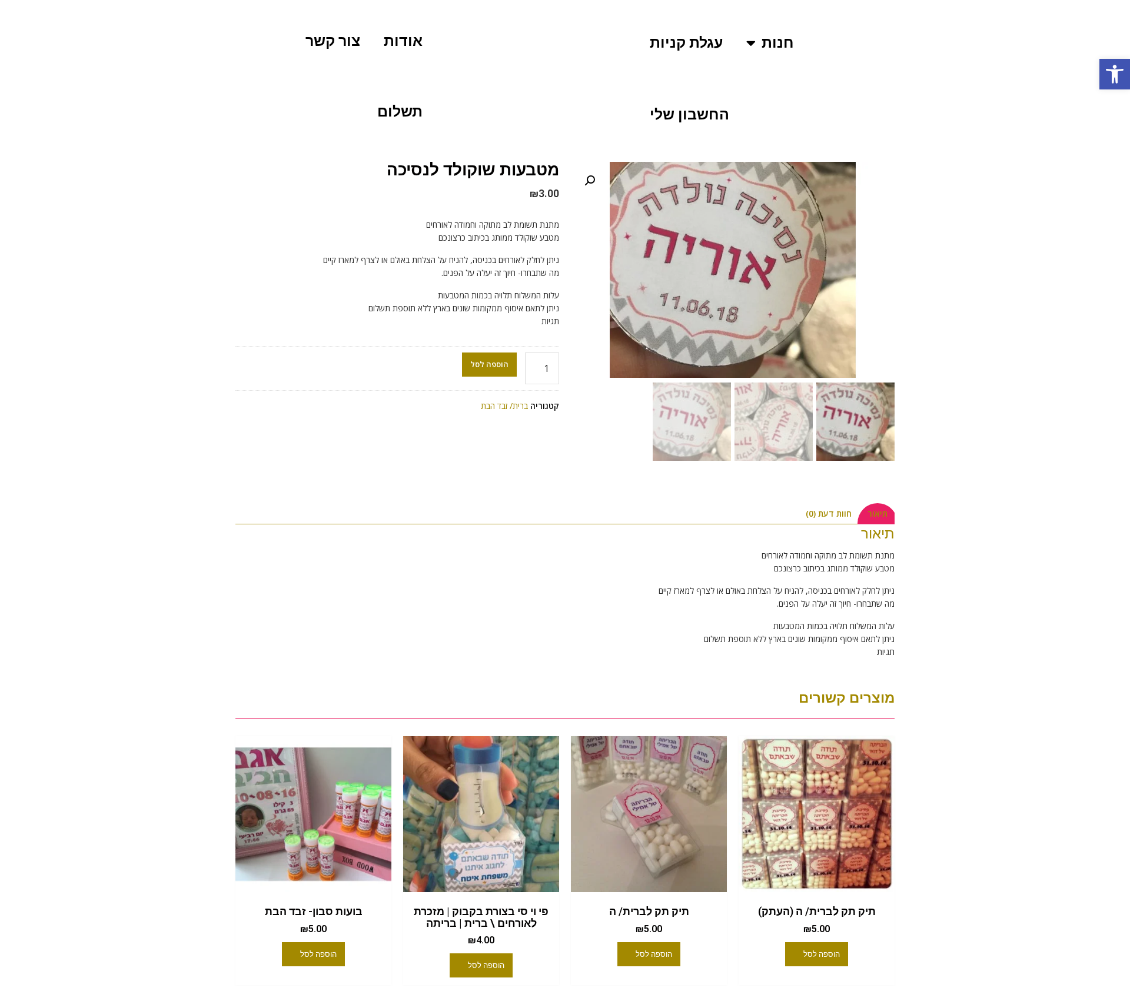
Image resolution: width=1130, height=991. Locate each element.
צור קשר (332, 40)
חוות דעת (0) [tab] (829, 513)
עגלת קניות (686, 42)
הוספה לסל (489, 364)
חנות (778, 42)
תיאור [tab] (878, 513)
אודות (403, 40)
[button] (1114, 74)
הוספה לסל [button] (821, 954)
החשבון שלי (689, 114)
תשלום (400, 111)
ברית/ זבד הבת (504, 405)
